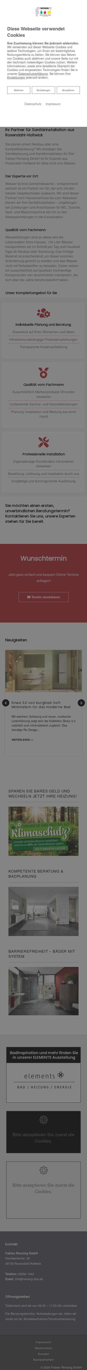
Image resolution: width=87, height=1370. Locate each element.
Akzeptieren (68, 90)
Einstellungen (43, 90)
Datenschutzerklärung (33, 73)
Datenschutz (32, 103)
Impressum (53, 103)
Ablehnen (18, 90)
